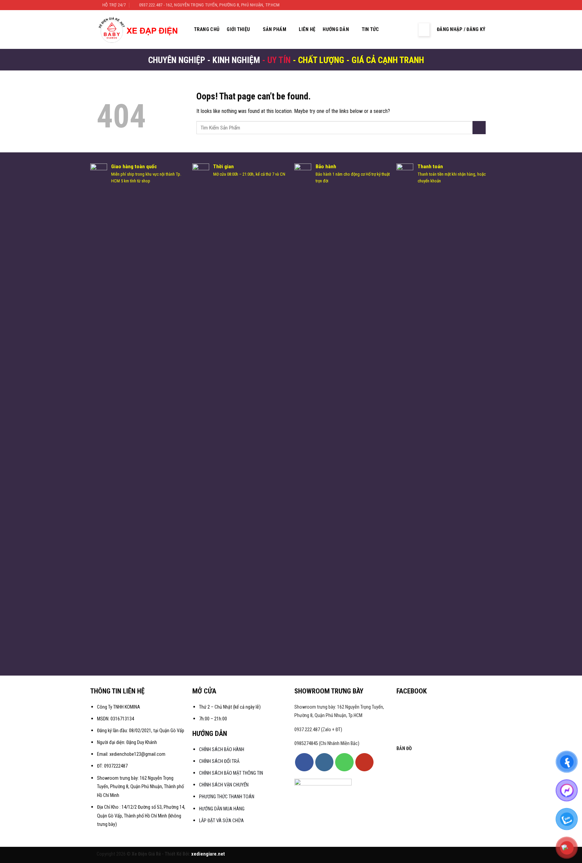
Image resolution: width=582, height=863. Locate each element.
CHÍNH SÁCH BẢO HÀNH (222, 749)
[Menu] (424, 29)
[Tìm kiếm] (394, 29)
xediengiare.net (208, 854)
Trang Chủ (207, 29)
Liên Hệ (307, 29)
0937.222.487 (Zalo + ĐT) (318, 730)
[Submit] (479, 127)
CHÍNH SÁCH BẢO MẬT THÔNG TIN (231, 773)
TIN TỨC (370, 29)
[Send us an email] (482, 5)
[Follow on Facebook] (463, 5)
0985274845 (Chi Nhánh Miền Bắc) (326, 743)
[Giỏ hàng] (408, 29)
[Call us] (344, 762)
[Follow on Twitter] (476, 5)
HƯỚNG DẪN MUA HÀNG (222, 809)
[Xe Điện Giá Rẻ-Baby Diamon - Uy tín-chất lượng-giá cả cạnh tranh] (140, 29)
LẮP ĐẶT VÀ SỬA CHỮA (221, 821)
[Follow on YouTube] (364, 762)
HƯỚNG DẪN (336, 29)
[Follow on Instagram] (469, 5)
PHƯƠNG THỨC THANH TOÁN (226, 797)
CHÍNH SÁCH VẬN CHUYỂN (224, 785)
